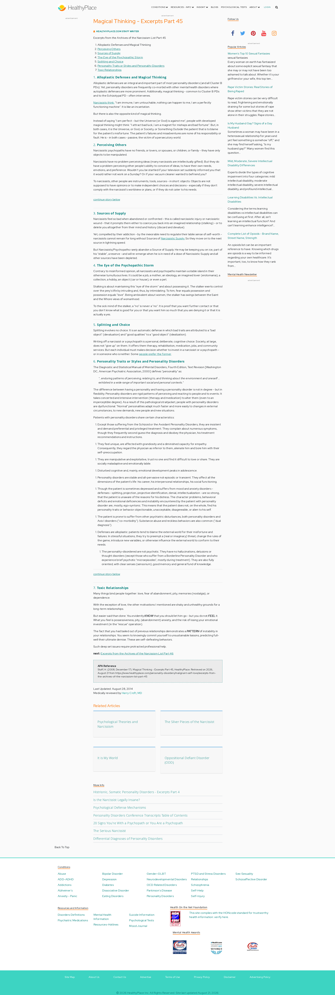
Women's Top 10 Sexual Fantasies (249, 53)
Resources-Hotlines (106, 924)
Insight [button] (201, 7)
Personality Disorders (160, 896)
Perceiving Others (109, 49)
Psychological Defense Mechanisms (119, 807)
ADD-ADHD (66, 879)
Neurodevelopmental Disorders (167, 879)
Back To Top (62, 847)
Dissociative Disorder (115, 890)
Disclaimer (230, 977)
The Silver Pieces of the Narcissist (189, 722)
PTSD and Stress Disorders (208, 874)
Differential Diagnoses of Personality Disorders (128, 838)
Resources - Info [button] (181, 7)
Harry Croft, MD (132, 693)
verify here (221, 917)
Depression (109, 879)
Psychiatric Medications (73, 920)
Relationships (199, 879)
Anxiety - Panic (67, 896)
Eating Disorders (112, 896)
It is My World (108, 758)
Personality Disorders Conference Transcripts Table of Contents (140, 815)
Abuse (62, 874)
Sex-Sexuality (244, 874)
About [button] (254, 7)
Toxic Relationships (110, 70)
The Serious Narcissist (109, 831)
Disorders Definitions (71, 915)
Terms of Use (172, 977)
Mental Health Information (102, 917)
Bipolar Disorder (112, 874)
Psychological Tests (234, 7)
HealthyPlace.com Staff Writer (117, 31)
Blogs (214, 7)
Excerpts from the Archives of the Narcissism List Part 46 (137, 653)
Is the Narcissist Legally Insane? (116, 800)
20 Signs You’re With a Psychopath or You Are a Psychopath (138, 823)
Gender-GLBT (156, 874)
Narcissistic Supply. (173, 238)
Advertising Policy (260, 977)
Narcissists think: (103, 102)
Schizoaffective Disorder (251, 879)
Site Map (70, 977)
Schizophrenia (200, 885)
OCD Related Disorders (162, 885)
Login (267, 7)
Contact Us (119, 977)
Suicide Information (141, 915)
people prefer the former (155, 354)
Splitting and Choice (110, 61)
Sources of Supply (109, 53)
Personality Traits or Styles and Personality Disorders (131, 66)
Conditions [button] (158, 7)
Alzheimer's (65, 890)
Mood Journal (138, 926)
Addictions (64, 885)
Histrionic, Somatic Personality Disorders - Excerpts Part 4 (136, 792)
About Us (94, 977)
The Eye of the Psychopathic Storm (120, 57)
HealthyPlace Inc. (138, 993)
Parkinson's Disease (159, 890)
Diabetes (108, 885)
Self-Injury (198, 896)
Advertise (145, 977)
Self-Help (197, 890)
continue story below (106, 199)
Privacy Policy (202, 977)
